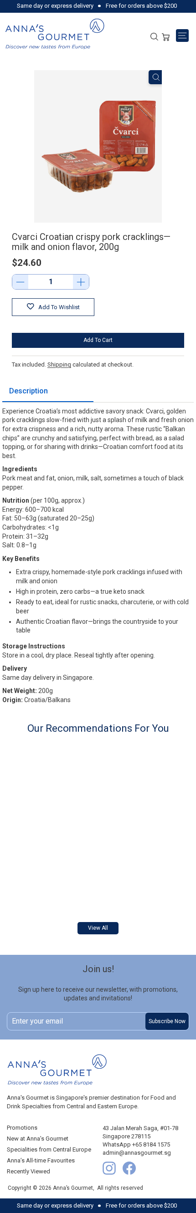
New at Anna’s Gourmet (37, 1138)
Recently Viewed (28, 1171)
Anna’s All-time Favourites (41, 1160)
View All (98, 928)
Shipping (59, 364)
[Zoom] (156, 77)
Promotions (22, 1127)
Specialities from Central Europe (49, 1149)
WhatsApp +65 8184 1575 (136, 1144)
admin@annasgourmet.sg (137, 1152)
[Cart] (165, 36)
